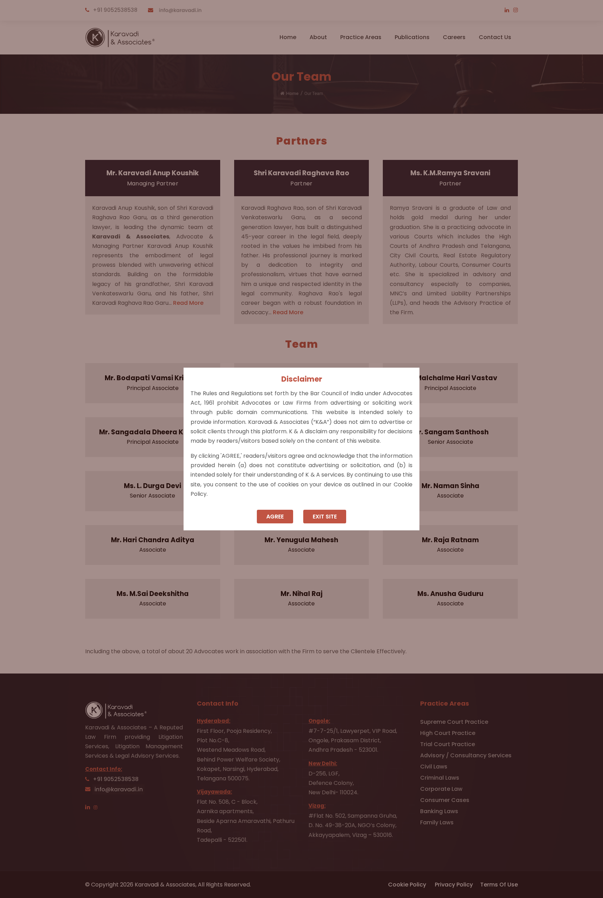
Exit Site (325, 517)
